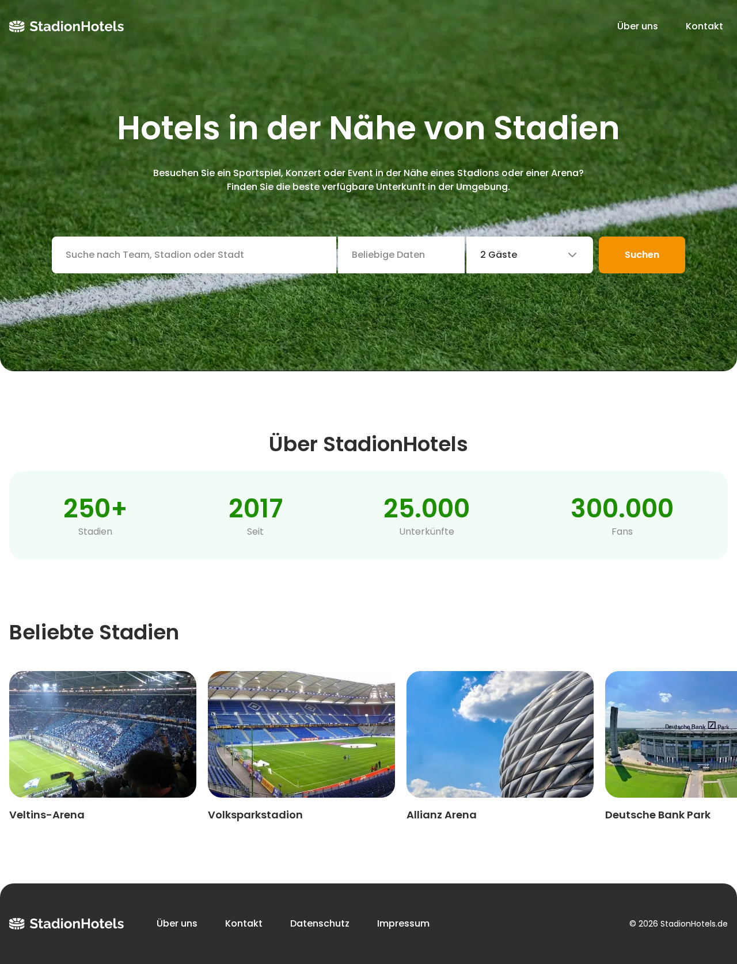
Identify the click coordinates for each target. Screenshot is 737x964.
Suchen (642, 254)
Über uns (637, 26)
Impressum (403, 923)
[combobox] (529, 255)
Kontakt (704, 26)
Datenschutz (319, 923)
